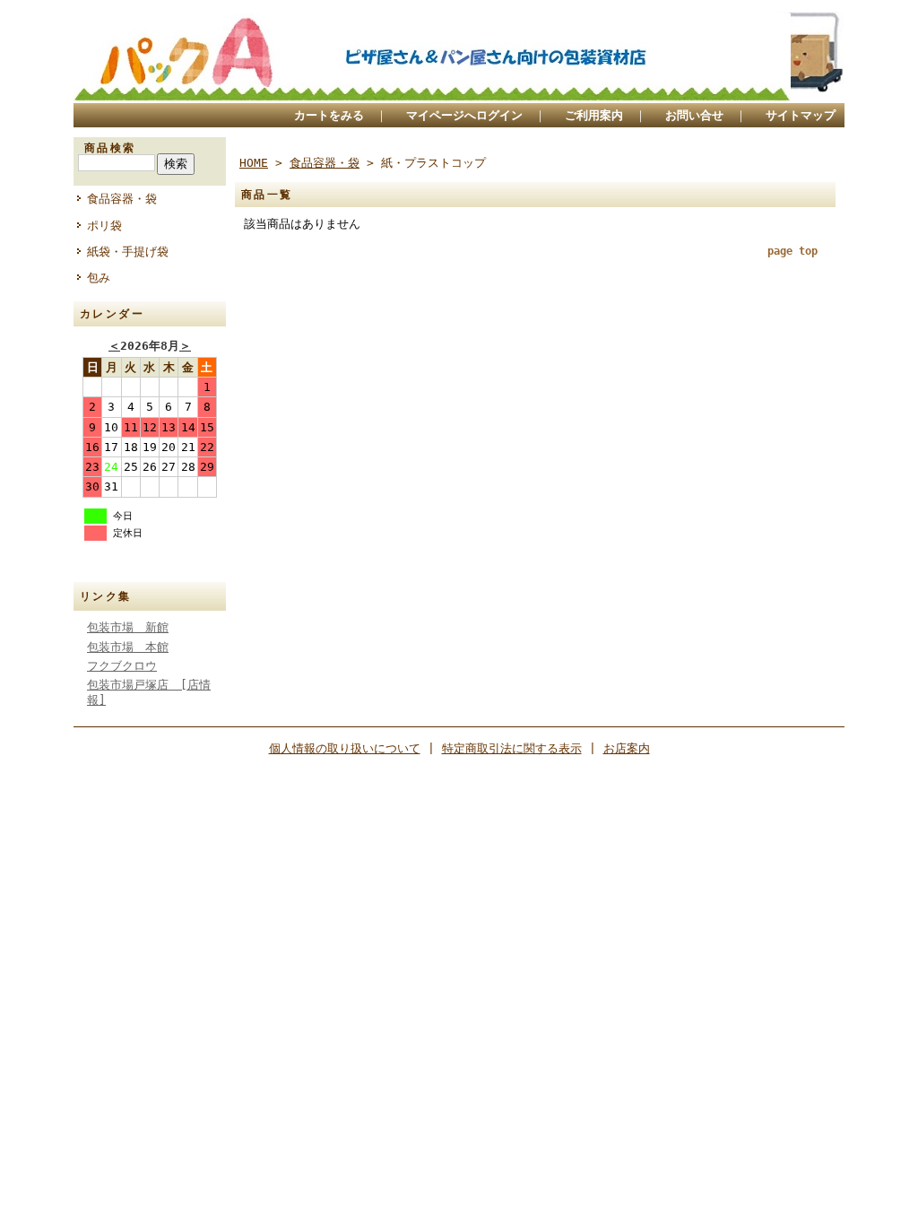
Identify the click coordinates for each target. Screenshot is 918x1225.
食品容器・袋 (122, 198)
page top (792, 251)
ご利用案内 (594, 115)
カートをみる (329, 115)
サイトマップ (801, 115)
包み (98, 277)
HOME (253, 162)
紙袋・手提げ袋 (128, 251)
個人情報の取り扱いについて (344, 748)
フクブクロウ (122, 666)
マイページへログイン (464, 115)
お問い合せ (694, 115)
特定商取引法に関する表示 (512, 748)
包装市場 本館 (128, 647)
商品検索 (110, 148)
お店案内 (626, 748)
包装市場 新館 (128, 627)
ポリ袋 (104, 225)
